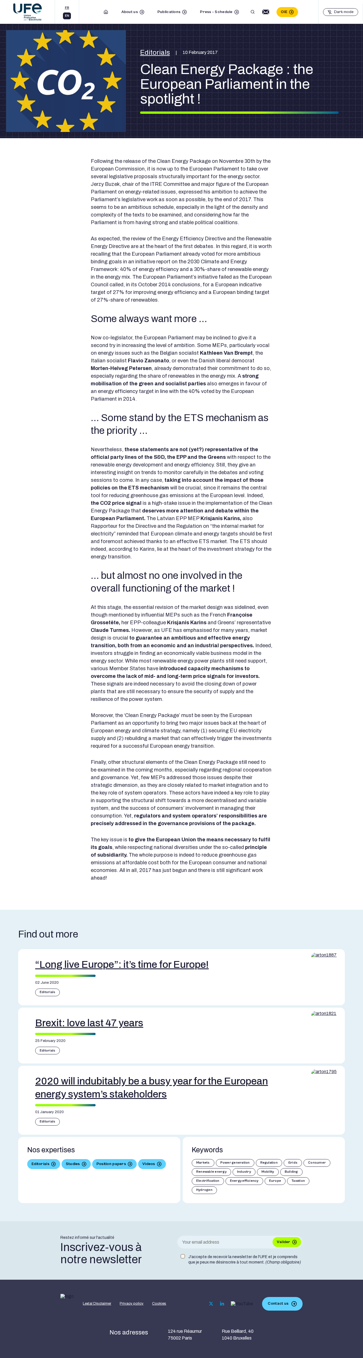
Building (291, 1172)
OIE (284, 12)
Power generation (235, 1162)
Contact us (278, 1303)
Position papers (111, 1164)
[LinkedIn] (222, 1304)
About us (129, 12)
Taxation (298, 1181)
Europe (275, 1181)
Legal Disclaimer (97, 1304)
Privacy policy (131, 1304)
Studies (73, 1164)
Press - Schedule (216, 12)
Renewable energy (211, 1172)
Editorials (155, 52)
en (67, 16)
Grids (292, 1162)
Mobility (267, 1172)
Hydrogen (204, 1190)
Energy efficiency (244, 1181)
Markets (203, 1162)
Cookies (159, 1304)
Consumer (317, 1162)
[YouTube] (242, 1303)
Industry (244, 1172)
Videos (148, 1164)
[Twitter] (211, 1304)
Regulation (269, 1162)
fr (67, 8)
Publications (168, 12)
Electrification (208, 1181)
